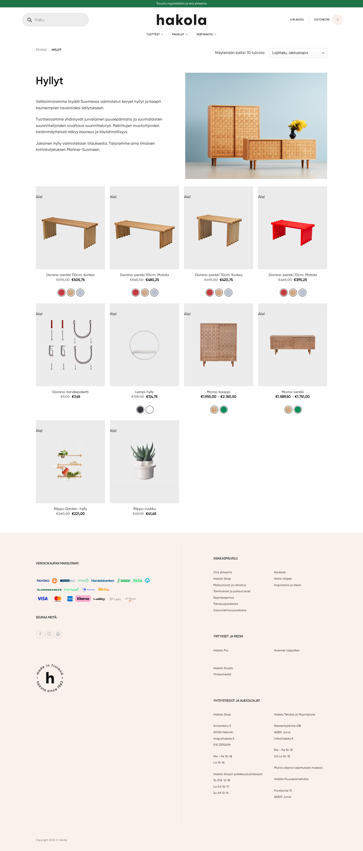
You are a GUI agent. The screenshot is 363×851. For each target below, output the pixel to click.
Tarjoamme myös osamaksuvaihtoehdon (182, 3)
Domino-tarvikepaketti (70, 392)
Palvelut (178, 34)
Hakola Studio (223, 668)
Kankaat (280, 572)
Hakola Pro (220, 650)
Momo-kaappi (218, 392)
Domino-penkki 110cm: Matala (144, 275)
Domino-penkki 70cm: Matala (293, 275)
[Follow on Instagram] (49, 634)
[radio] (61, 292)
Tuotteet (153, 34)
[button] (297, 19)
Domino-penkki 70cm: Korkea (218, 275)
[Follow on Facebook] (40, 634)
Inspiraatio (205, 34)
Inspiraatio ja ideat (287, 585)
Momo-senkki (293, 392)
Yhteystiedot (222, 674)
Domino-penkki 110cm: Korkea (70, 275)
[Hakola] (181, 19)
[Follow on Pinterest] (58, 634)
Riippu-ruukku (144, 509)
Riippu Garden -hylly (70, 509)
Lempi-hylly (144, 392)
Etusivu (41, 50)
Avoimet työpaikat (287, 650)
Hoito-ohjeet (283, 578)
